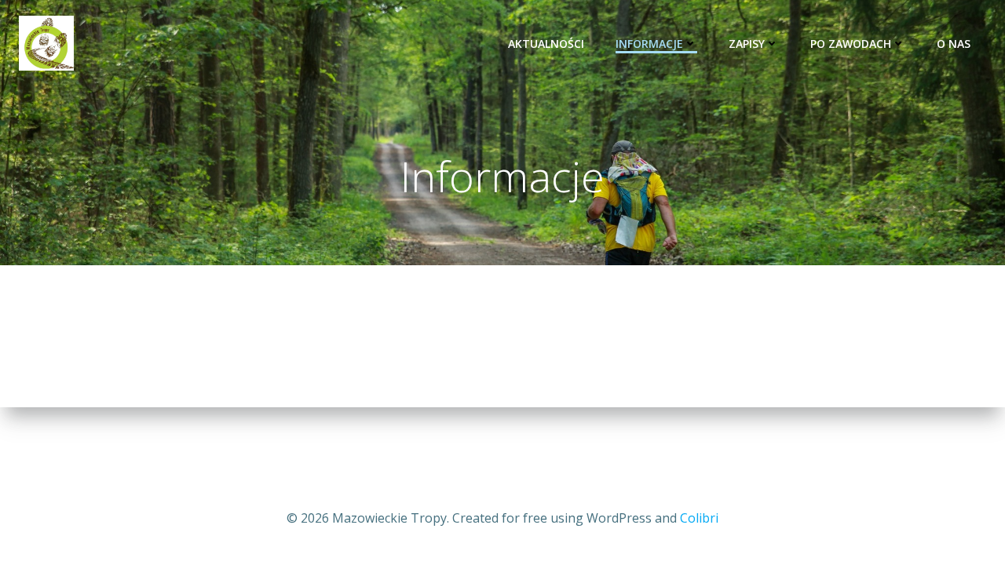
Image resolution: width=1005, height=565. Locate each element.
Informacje (649, 43)
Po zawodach (850, 43)
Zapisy (747, 43)
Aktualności (546, 43)
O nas (953, 43)
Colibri (699, 518)
